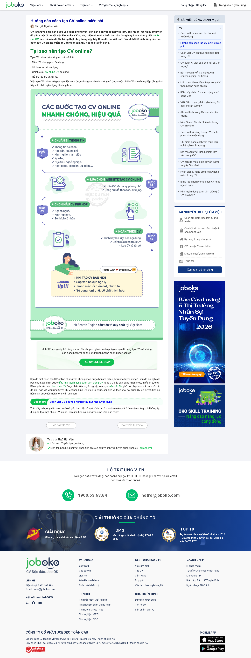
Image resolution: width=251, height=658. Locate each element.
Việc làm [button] (35, 5)
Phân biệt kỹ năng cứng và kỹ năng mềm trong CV (199, 173)
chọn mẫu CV (58, 386)
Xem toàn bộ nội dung (200, 269)
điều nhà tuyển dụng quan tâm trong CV (80, 382)
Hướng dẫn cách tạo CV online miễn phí (200, 44)
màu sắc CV (115, 386)
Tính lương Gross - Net (91, 609)
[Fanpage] (33, 603)
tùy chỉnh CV (52, 71)
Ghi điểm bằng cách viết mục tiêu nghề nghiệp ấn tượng (199, 143)
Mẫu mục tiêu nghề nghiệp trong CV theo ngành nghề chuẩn (200, 84)
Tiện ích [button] (85, 5)
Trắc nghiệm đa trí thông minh (95, 604)
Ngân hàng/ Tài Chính (198, 585)
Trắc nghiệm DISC (88, 619)
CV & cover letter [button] (60, 5)
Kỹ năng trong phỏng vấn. (198, 239)
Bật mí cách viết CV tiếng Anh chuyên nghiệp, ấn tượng (197, 74)
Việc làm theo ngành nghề (149, 585)
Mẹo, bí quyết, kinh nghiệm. (199, 253)
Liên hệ (83, 575)
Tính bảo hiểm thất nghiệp (93, 599)
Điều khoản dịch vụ (89, 580)
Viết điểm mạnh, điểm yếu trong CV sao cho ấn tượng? (200, 104)
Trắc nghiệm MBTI (89, 614)
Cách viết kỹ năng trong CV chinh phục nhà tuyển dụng (199, 134)
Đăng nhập (187, 5)
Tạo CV (139, 570)
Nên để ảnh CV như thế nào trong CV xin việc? (199, 124)
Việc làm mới (142, 566)
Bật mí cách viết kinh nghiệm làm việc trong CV (198, 153)
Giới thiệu (84, 566)
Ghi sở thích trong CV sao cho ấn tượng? (199, 114)
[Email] (40, 603)
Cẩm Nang (140, 575)
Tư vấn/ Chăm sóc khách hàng (202, 570)
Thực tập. (189, 261)
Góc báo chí (85, 570)
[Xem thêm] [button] (145, 447)
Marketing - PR (194, 575)
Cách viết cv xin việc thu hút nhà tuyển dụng (198, 35)
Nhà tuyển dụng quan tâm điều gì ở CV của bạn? (199, 193)
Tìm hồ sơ (140, 604)
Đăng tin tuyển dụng (145, 599)
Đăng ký (201, 5)
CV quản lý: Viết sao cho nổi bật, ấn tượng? (200, 64)
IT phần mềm (193, 566)
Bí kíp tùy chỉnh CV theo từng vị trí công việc (199, 94)
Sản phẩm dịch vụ (144, 609)
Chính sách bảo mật (89, 585)
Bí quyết (139, 580)
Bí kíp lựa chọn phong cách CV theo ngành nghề (200, 183)
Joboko (14, 5)
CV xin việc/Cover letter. (197, 246)
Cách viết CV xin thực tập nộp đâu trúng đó (199, 54)
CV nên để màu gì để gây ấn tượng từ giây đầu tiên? (199, 163)
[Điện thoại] (27, 603)
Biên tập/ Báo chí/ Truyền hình (202, 580)
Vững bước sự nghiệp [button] (112, 5)
